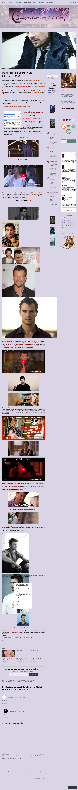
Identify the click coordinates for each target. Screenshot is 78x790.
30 (62, 227)
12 (68, 222)
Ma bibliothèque (70, 152)
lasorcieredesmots (54, 192)
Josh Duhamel (9, 681)
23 (62, 225)
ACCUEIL (4, 2)
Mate (65, 177)
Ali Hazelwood (67, 178)
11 (66, 222)
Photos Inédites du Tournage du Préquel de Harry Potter (12, 756)
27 (70, 225)
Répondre (23, 697)
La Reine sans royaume (69, 187)
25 (66, 225)
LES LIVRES (18, 2)
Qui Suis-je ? (42, 2)
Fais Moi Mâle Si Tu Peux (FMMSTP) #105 (7, 659)
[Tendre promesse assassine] (63, 157)
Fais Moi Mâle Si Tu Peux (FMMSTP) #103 (21, 659)
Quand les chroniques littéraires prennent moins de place (54, 196)
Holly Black (67, 188)
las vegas (15, 681)
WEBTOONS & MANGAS (29, 2)
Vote (17, 604)
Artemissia (53, 90)
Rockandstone (12, 710)
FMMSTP (3, 681)
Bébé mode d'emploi (7, 680)
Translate (52, 78)
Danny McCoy (16, 680)
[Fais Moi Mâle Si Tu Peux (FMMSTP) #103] (23, 653)
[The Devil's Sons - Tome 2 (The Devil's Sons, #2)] (63, 168)
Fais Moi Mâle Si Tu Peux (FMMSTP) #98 (36, 659)
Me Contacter (51, 2)
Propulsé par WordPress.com (39, 778)
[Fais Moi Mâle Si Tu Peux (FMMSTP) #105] (8, 653)
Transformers (29, 681)
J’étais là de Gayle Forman (35, 755)
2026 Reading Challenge (52, 85)
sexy (25, 681)
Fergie (32, 680)
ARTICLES (10, 2)
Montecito (20, 681)
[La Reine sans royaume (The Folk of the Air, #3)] (63, 189)
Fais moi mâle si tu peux (24, 680)
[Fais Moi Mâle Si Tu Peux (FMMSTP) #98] (37, 653)
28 (72, 225)
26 (68, 225)
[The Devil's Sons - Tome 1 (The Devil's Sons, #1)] (63, 199)
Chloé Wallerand (67, 168)
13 (70, 222)
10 (64, 222)
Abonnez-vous (33, 674)
